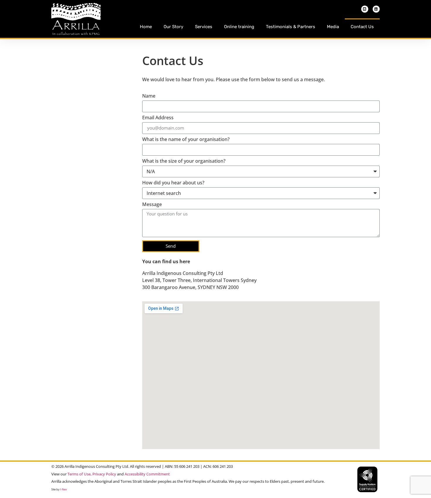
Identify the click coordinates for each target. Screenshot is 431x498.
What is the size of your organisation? (183, 161)
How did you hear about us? (173, 183)
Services (203, 26)
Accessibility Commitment (147, 474)
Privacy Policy (104, 474)
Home (146, 26)
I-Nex (63, 489)
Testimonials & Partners (290, 26)
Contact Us (362, 26)
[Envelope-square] (364, 9)
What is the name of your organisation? (186, 139)
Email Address (158, 118)
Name (148, 96)
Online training (239, 26)
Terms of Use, (79, 474)
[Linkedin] (376, 9)
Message (152, 205)
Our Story (173, 26)
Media (333, 26)
